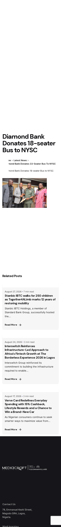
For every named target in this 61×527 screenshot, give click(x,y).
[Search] (55, 31)
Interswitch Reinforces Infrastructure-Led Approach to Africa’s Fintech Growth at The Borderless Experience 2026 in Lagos (30, 352)
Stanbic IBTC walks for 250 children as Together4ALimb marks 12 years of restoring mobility (30, 299)
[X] (5, 164)
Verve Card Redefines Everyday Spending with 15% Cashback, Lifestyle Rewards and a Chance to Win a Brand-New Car (28, 406)
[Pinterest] (5, 175)
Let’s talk (43, 31)
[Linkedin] (5, 169)
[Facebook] (5, 159)
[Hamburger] (6, 32)
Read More (11, 324)
